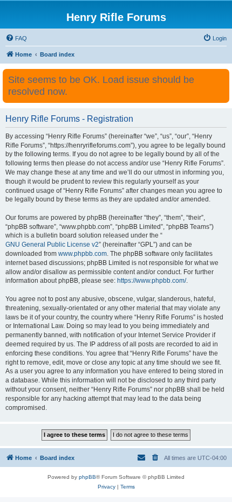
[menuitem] (16, 38)
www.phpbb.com (82, 253)
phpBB (87, 477)
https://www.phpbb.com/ (151, 280)
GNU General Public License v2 (52, 244)
